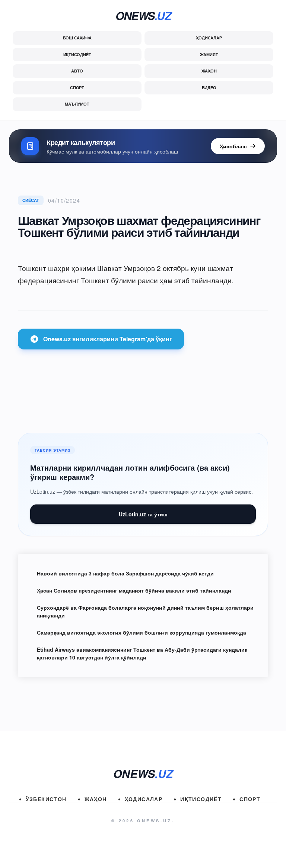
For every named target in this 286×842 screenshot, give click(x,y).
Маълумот (77, 104)
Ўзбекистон (46, 799)
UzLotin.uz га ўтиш (143, 514)
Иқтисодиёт (77, 54)
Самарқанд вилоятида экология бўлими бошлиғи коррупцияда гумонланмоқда (141, 632)
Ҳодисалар (209, 38)
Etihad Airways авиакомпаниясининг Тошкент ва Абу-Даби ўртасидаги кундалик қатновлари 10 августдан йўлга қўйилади (142, 653)
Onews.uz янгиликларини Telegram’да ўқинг (107, 339)
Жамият (209, 54)
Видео (209, 87)
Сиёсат (30, 200)
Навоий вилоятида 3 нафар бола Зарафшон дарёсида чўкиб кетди (125, 573)
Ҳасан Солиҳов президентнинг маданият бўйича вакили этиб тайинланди (134, 590)
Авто (77, 71)
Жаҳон (209, 71)
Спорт (77, 87)
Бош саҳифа (77, 38)
